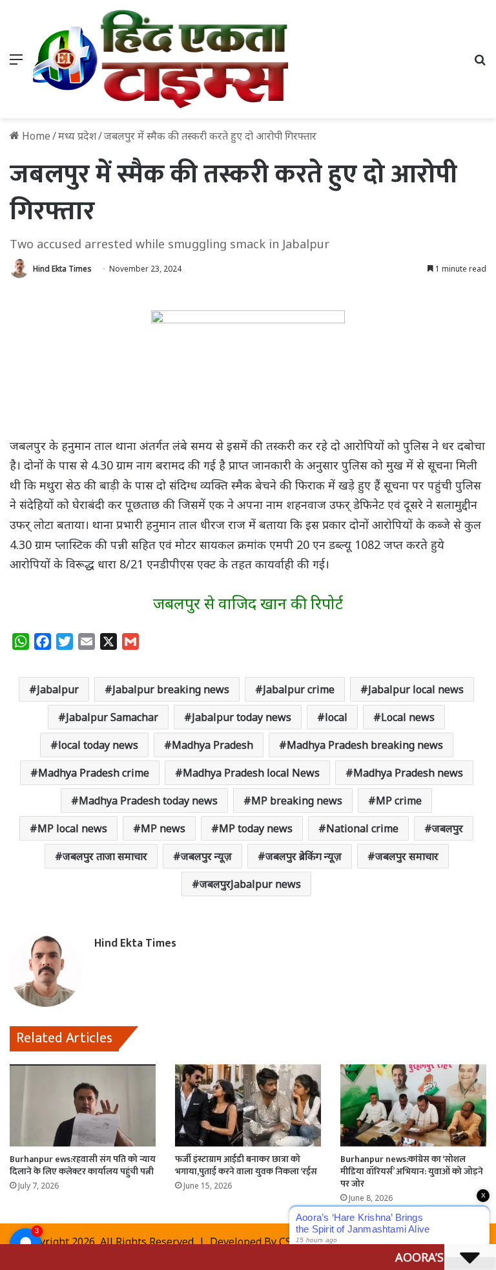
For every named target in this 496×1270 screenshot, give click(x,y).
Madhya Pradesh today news (148, 800)
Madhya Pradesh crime (93, 773)
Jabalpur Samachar (112, 717)
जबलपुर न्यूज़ (206, 856)
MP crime (399, 800)
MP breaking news (296, 800)
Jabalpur (58, 689)
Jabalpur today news (241, 717)
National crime (362, 828)
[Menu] (16, 63)
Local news (408, 717)
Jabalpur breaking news (170, 689)
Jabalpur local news (416, 689)
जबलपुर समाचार (407, 856)
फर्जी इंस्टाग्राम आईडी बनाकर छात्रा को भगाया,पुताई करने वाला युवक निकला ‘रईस (246, 1165)
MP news (163, 828)
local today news (98, 745)
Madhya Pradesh (212, 745)
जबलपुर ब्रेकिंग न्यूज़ (303, 856)
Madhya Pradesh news (408, 773)
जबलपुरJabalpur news (250, 884)
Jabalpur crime (299, 689)
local (336, 717)
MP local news (72, 828)
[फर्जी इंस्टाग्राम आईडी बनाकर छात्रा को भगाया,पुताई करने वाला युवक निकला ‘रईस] (248, 1105)
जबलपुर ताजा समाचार (105, 856)
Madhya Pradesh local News (251, 773)
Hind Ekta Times (62, 268)
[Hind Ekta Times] (161, 59)
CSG (288, 1241)
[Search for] (479, 63)
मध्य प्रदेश (77, 136)
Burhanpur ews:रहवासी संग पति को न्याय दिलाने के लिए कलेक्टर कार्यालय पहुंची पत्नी (83, 1165)
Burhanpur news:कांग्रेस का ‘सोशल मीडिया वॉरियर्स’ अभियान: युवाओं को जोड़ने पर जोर (411, 1171)
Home (34, 136)
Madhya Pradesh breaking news (365, 745)
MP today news (256, 828)
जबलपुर (447, 828)
